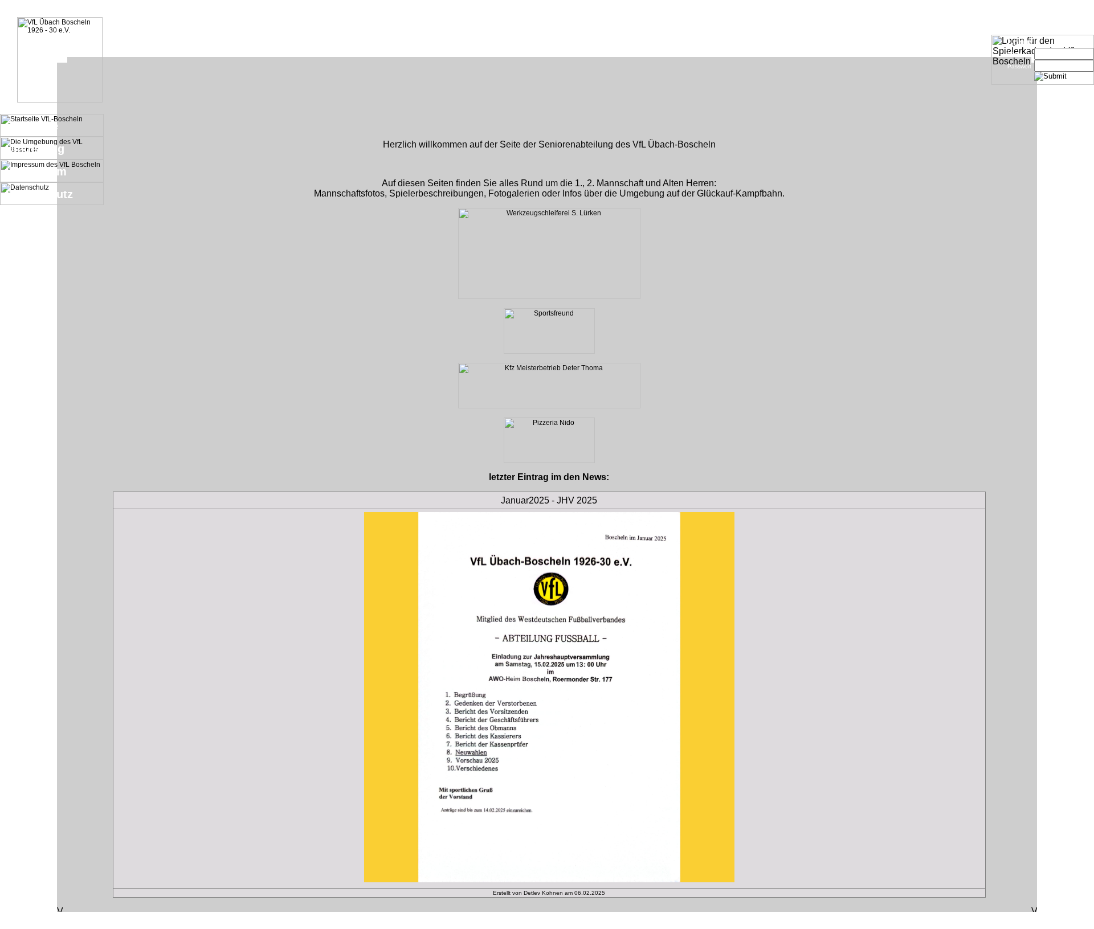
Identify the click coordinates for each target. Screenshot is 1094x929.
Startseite (32, 126)
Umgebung (35, 148)
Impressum (36, 171)
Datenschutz (39, 194)
